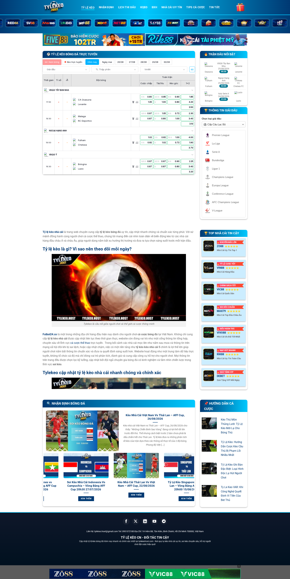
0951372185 (128, 531)
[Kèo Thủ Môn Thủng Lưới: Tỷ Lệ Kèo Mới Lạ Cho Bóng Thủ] (209, 427)
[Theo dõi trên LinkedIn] (145, 521)
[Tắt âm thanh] (192, 69)
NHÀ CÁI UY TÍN (171, 7)
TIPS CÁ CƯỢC (195, 7)
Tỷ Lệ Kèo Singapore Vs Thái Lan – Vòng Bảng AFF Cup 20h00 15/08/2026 (121, 486)
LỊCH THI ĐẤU (127, 7)
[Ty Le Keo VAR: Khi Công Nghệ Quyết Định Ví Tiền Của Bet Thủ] (209, 494)
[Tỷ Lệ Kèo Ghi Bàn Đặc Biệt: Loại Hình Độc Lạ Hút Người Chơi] (209, 472)
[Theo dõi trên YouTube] (154, 521)
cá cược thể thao (80, 342)
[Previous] (45, 481)
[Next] (192, 481)
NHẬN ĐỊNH (106, 7)
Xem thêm (70, 495)
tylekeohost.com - (146, 541)
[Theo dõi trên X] (135, 521)
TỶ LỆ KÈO (87, 7)
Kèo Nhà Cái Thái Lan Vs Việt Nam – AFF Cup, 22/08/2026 (71, 484)
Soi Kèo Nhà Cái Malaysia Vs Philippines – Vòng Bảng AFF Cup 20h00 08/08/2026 (171, 486)
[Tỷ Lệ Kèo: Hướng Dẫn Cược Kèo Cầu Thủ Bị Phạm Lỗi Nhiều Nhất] (209, 449)
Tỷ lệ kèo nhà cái (53, 232)
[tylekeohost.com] (59, 7)
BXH (154, 7)
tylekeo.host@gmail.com (106, 531)
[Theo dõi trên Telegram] (163, 521)
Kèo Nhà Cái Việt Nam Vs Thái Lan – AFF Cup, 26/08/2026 (155, 417)
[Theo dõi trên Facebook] (126, 521)
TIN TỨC (214, 7)
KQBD (143, 7)
